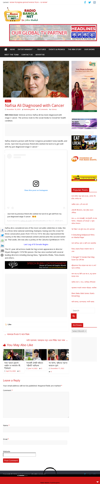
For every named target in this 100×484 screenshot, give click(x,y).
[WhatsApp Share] (2, 240)
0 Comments (43, 109)
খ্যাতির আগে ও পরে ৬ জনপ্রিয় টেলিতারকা (83, 282)
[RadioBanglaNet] (6, 49)
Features (41, 49)
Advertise (40, 54)
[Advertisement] (49, 130)
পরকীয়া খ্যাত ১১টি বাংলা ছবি (79, 204)
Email (6, 439)
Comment (8, 390)
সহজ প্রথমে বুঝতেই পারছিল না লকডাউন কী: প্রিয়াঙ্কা (12, 365)
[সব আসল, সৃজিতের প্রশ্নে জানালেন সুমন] (58, 350)
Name (6, 425)
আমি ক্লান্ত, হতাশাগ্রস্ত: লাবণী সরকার (82, 301)
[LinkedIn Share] (2, 245)
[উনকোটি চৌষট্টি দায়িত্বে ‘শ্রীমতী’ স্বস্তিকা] (36, 350)
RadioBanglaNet (29, 109)
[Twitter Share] (2, 235)
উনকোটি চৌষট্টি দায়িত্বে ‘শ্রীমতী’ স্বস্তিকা (34, 364)
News (12, 49)
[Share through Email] (2, 250)
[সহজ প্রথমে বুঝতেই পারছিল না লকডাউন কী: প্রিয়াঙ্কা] (14, 350)
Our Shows (89, 49)
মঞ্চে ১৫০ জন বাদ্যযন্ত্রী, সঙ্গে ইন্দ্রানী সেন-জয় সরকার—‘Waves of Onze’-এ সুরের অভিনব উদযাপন (84, 220)
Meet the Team (12, 54)
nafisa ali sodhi (26, 221)
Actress (54, 109)
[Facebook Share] (2, 230)
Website (6, 451)
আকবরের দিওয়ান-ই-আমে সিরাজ (16, 334)
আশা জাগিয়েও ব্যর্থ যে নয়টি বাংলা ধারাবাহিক (83, 243)
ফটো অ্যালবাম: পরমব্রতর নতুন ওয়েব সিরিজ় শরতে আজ (47, 340)
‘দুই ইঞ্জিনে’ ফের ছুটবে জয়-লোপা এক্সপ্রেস (83, 229)
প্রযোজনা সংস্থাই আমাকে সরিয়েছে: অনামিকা (83, 287)
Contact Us (27, 54)
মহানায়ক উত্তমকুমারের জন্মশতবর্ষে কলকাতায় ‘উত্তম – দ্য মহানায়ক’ (28, 2)
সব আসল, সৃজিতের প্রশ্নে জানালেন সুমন (58, 364)
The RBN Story (74, 49)
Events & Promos (57, 49)
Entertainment (25, 49)
